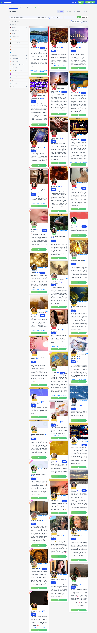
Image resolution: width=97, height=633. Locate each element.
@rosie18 (72, 227)
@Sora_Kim (53, 580)
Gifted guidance (75, 584)
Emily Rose (54, 500)
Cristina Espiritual (55, 47)
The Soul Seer (34, 568)
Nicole (72, 226)
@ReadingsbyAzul (74, 407)
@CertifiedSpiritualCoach (76, 261)
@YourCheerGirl (54, 537)
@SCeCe (52, 462)
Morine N (33, 47)
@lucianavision (54, 331)
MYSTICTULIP (74, 47)
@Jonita (72, 446)
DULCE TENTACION (36, 611)
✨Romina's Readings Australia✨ (76, 357)
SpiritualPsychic (35, 98)
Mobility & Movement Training (58, 236)
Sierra (52, 461)
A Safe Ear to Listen (36, 520)
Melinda (73, 490)
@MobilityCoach (54, 239)
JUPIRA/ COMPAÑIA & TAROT (39, 474)
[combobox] (70, 17)
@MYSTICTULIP (74, 49)
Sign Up (81, 2)
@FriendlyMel (73, 491)
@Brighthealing (54, 92)
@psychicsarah (54, 187)
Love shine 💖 (74, 92)
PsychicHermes (55, 282)
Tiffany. (33, 272)
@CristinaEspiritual (55, 49)
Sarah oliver (54, 186)
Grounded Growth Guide (77, 260)
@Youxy (32, 612)
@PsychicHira (34, 99)
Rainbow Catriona (36, 402)
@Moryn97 (33, 49)
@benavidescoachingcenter (36, 192)
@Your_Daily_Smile (74, 536)
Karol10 (33, 230)
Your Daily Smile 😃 (76, 535)
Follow (42, 48)
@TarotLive (33, 359)
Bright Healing (55, 91)
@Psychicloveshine (74, 93)
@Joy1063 (53, 139)
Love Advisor (74, 139)
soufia (72, 188)
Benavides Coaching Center (38, 190)
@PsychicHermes (54, 283)
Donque (73, 444)
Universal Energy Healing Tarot (78, 306)
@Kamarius (33, 316)
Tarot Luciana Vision (56, 330)
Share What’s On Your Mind (58, 579)
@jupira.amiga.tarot (35, 477)
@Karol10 (33, 231)
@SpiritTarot (73, 309)
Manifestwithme (55, 422)
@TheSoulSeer (34, 569)
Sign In (74, 2)
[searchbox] (72, 17)
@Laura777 (33, 437)
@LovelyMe (53, 423)
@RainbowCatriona (35, 403)
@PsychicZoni (73, 140)
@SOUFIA (72, 189)
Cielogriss (53, 372)
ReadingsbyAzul (75, 405)
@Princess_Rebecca (35, 522)
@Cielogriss (53, 374)
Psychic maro (54, 138)
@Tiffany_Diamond (34, 273)
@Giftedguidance (74, 585)
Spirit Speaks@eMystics (37, 148)
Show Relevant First (76, 21)
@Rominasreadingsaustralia (76, 359)
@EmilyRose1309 (54, 501)
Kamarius (33, 315)
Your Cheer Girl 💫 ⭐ (56, 536)
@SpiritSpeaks (34, 149)
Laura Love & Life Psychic (38, 434)
